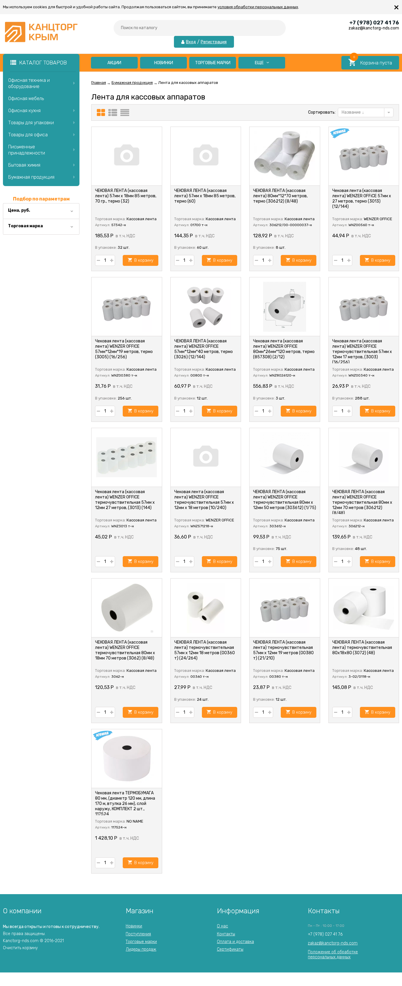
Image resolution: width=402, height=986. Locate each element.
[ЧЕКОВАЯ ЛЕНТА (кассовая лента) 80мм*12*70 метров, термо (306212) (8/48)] (285, 156)
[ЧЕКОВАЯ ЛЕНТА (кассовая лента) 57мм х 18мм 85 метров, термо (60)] (206, 156)
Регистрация (214, 42)
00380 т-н (278, 677)
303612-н (277, 526)
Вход (191, 42)
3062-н (117, 677)
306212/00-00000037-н (290, 225)
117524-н (119, 827)
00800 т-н (199, 375)
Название (352, 112)
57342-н (118, 225)
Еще (260, 62)
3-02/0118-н (359, 677)
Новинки (163, 62)
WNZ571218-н (201, 526)
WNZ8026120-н (282, 375)
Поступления (138, 934)
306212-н (356, 526)
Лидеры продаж (141, 949)
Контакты (226, 934)
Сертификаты (230, 949)
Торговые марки (212, 62)
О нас (222, 926)
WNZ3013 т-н (122, 526)
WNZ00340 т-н (361, 375)
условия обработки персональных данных (257, 7)
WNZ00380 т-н (124, 375)
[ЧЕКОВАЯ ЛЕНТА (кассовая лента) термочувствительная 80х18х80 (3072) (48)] (364, 608)
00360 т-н (199, 677)
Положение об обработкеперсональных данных (333, 954)
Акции (114, 62)
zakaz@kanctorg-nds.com (333, 943)
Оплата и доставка (235, 941)
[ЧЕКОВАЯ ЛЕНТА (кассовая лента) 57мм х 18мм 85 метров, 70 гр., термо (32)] (127, 156)
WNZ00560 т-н (361, 225)
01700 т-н (198, 225)
